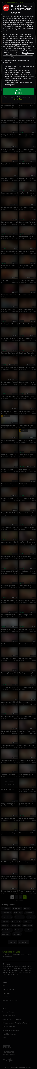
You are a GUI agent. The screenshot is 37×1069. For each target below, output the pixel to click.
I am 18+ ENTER (18, 91)
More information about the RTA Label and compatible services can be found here (18, 55)
